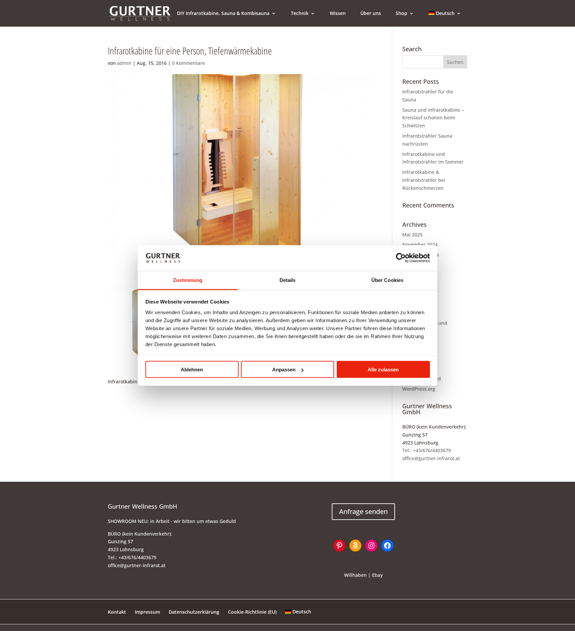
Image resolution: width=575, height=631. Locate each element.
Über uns (370, 13)
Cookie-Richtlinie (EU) (252, 612)
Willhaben (355, 575)
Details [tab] (288, 280)
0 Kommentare (188, 63)
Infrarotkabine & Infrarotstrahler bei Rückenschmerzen (423, 180)
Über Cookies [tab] (387, 280)
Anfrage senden (363, 511)
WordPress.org (418, 389)
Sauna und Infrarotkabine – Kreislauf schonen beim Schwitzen (433, 118)
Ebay (377, 575)
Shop (401, 13)
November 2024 (420, 244)
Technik (299, 13)
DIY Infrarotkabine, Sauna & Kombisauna (223, 13)
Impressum (147, 612)
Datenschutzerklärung (194, 612)
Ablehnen (192, 369)
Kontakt (117, 612)
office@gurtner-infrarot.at (431, 458)
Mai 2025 (412, 234)
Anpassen (283, 369)
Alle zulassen (383, 369)
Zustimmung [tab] (188, 280)
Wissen (338, 13)
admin (124, 63)
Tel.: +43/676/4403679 (426, 450)
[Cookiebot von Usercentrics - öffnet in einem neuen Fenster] (401, 258)
